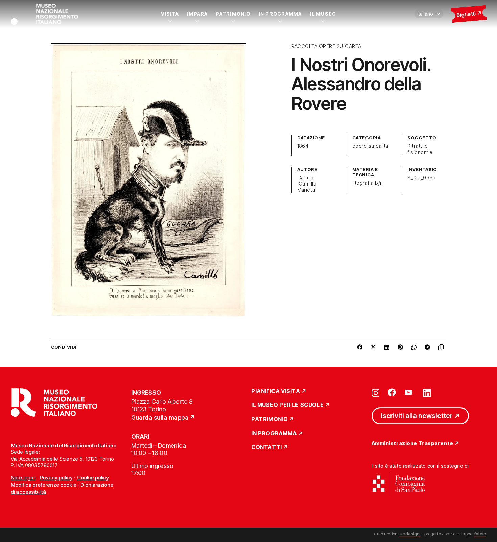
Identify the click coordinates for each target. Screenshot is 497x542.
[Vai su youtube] (409, 392)
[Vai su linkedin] (427, 392)
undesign (410, 533)
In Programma (280, 14)
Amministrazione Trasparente (412, 443)
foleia (480, 533)
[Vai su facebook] (392, 392)
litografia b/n (367, 183)
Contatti (266, 447)
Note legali (23, 477)
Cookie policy (93, 477)
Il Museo (323, 14)
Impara (197, 14)
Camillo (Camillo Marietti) (307, 184)
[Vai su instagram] (376, 392)
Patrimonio (233, 14)
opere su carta (370, 146)
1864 (303, 146)
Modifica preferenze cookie (43, 485)
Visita (170, 14)
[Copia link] (442, 347)
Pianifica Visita (275, 391)
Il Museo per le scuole (287, 405)
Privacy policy (56, 477)
